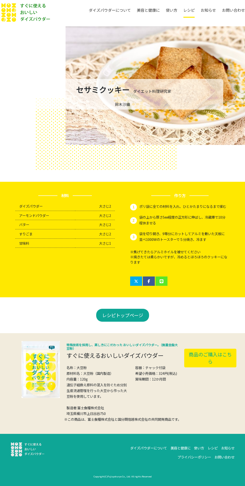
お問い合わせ (233, 10)
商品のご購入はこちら (210, 358)
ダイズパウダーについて (110, 10)
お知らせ (208, 10)
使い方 (171, 10)
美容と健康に (148, 10)
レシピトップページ (122, 315)
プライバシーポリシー (194, 456)
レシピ (189, 10)
